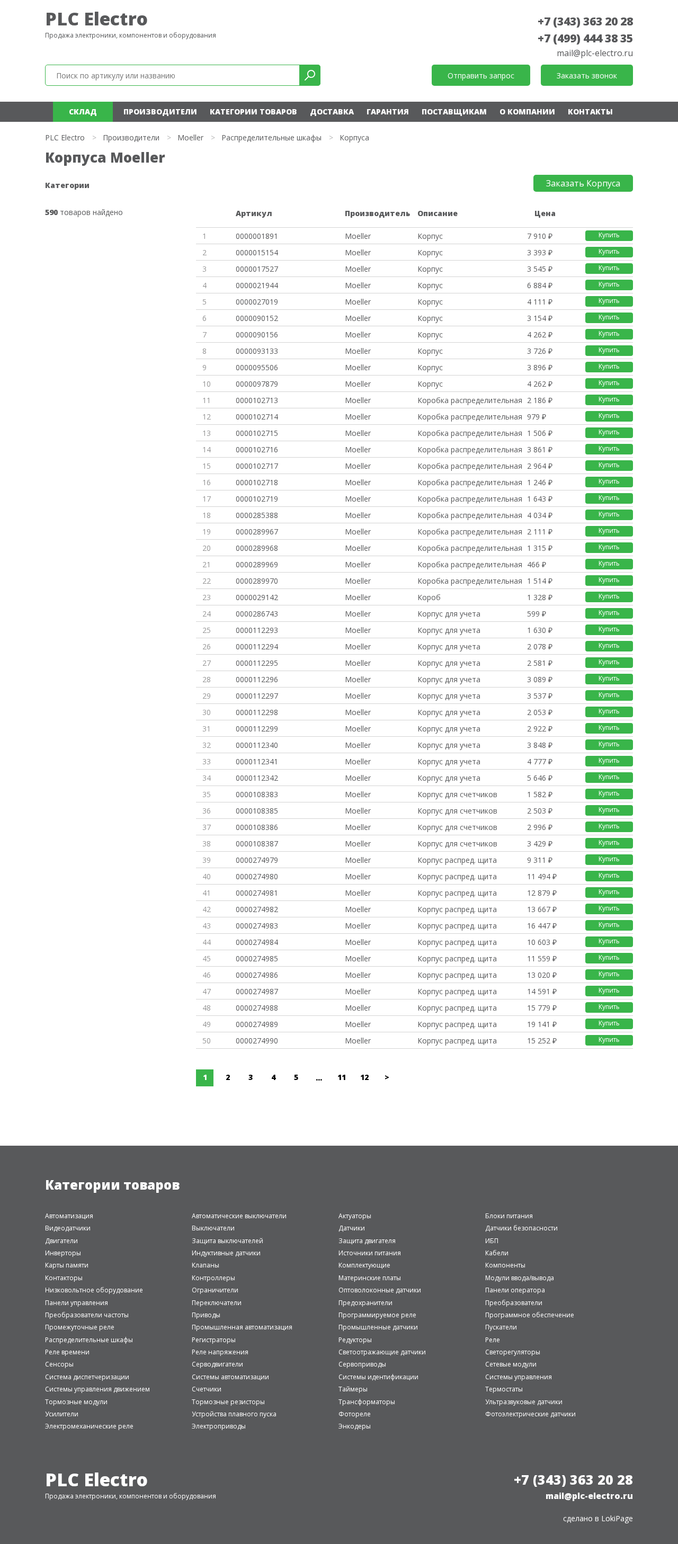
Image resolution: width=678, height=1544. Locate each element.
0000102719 (257, 499)
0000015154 (257, 252)
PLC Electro (96, 18)
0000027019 (257, 302)
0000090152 (257, 318)
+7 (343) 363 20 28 (585, 21)
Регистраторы (214, 1339)
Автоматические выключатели (239, 1215)
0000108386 (257, 827)
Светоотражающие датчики (382, 1351)
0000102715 (257, 433)
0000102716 (257, 449)
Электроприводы (219, 1426)
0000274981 (257, 893)
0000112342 (257, 778)
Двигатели (61, 1240)
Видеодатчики (68, 1228)
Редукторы (355, 1339)
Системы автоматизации (230, 1376)
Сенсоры (59, 1364)
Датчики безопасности (521, 1228)
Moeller (190, 137)
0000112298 (257, 712)
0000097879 (257, 384)
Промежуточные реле (79, 1327)
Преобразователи (513, 1302)
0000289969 (257, 564)
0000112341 (257, 761)
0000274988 (257, 1008)
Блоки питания (509, 1215)
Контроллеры (213, 1277)
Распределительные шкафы (271, 137)
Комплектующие (364, 1265)
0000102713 (257, 400)
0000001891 (257, 236)
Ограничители (215, 1290)
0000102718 (257, 482)
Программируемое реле (377, 1314)
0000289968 (257, 548)
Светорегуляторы (512, 1351)
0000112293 (257, 630)
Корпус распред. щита (457, 860)
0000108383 (257, 794)
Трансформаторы (366, 1401)
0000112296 (257, 679)
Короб (429, 597)
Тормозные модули (76, 1401)
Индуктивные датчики (226, 1252)
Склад (83, 111)
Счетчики (206, 1389)
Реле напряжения (220, 1351)
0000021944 (257, 285)
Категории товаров (253, 111)
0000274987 (257, 991)
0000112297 (257, 696)
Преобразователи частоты (87, 1314)
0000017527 (257, 269)
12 (364, 1077)
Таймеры (353, 1389)
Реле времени (67, 1351)
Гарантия (388, 111)
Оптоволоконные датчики (379, 1290)
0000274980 (257, 876)
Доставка (332, 111)
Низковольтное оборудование (94, 1290)
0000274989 (257, 1024)
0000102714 (257, 417)
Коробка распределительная (469, 400)
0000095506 (257, 367)
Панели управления (76, 1302)
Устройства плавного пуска (234, 1413)
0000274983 (257, 926)
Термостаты (504, 1389)
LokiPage (617, 1518)
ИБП (491, 1240)
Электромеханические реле (89, 1426)
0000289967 (257, 531)
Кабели (496, 1252)
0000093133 (257, 351)
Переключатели (217, 1302)
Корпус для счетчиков (457, 794)
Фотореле (354, 1413)
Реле (492, 1339)
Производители (160, 111)
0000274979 (257, 860)
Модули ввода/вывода (519, 1277)
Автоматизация (69, 1215)
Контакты (590, 111)
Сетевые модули (511, 1364)
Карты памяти (66, 1265)
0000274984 (257, 942)
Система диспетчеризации (87, 1376)
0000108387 (257, 843)
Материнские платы (369, 1277)
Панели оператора (515, 1290)
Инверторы (63, 1252)
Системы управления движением (97, 1389)
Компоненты (505, 1265)
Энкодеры (354, 1426)
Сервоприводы (362, 1364)
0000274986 (257, 975)
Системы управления (518, 1376)
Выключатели (213, 1228)
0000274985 (257, 958)
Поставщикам (454, 111)
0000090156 (257, 334)
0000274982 (257, 909)
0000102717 (257, 466)
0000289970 (257, 581)
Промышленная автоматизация (242, 1327)
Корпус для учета (448, 614)
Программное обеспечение (529, 1314)
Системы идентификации (378, 1376)
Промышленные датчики (378, 1327)
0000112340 (257, 745)
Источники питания (369, 1252)
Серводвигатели (217, 1364)
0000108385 (257, 811)
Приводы (206, 1314)
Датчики (351, 1228)
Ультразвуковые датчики (524, 1401)
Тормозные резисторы (228, 1401)
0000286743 (257, 614)
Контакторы (64, 1277)
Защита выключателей (227, 1240)
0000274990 (257, 1041)
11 (341, 1077)
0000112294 (257, 646)
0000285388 (257, 515)
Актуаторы (354, 1215)
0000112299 (257, 729)
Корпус (430, 236)
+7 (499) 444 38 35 (585, 38)
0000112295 (257, 663)
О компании (527, 111)
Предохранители (365, 1302)
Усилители (61, 1413)
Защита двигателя (367, 1240)
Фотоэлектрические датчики (530, 1413)
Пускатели (501, 1327)
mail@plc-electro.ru (595, 53)
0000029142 (257, 597)
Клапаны (205, 1265)
